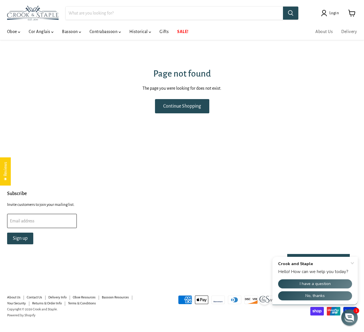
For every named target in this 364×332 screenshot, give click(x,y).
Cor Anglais (40, 31)
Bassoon (70, 31)
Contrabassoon (104, 31)
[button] (349, 317)
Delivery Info (57, 297)
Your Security (16, 303)
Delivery (349, 31)
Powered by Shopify (21, 315)
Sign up (20, 238)
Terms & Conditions (82, 303)
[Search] (290, 13)
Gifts (164, 31)
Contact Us (34, 297)
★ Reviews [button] (5, 171)
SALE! (182, 31)
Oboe (12, 31)
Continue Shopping (182, 106)
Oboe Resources (84, 297)
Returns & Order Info (47, 303)
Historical (139, 31)
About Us (324, 31)
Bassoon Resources (115, 297)
